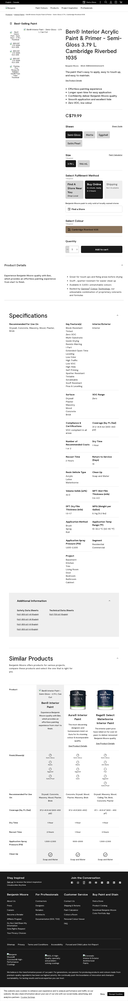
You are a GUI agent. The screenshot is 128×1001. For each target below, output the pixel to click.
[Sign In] (110, 2)
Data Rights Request (16, 928)
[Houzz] (108, 883)
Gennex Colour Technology (95, 288)
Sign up (10, 882)
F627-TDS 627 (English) (58, 614)
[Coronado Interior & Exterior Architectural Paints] (95, 959)
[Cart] (120, 2)
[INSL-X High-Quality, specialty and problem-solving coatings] (57, 959)
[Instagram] (78, 883)
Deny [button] (102, 994)
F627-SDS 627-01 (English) (27, 629)
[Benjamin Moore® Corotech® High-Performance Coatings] (19, 959)
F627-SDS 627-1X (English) (27, 624)
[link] (115, 2)
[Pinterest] (96, 883)
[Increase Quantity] (77, 249)
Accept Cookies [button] (116, 994)
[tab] (15, 36)
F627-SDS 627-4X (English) (28, 614)
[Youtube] (90, 883)
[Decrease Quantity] (67, 249)
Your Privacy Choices (16, 933)
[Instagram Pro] (84, 883)
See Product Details (74, 80)
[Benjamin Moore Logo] (13, 8)
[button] (105, 2)
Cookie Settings (28, 997)
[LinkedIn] (114, 883)
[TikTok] (120, 883)
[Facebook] (72, 883)
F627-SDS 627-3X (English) (27, 619)
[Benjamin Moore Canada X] (102, 883)
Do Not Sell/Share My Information (17, 924)
